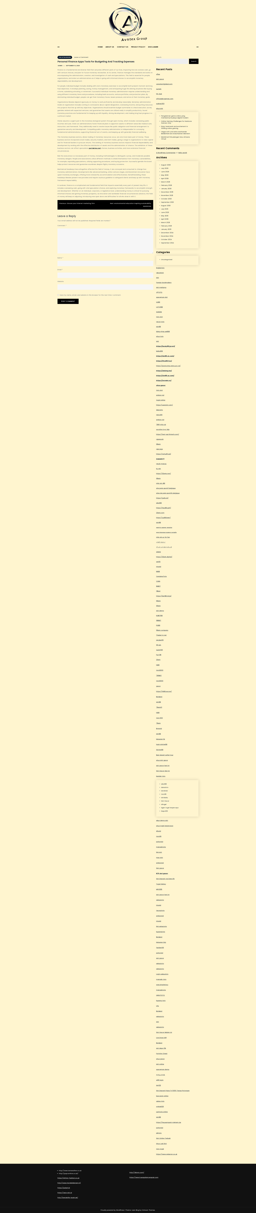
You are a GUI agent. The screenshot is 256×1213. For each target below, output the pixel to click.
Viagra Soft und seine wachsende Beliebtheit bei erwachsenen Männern (175, 133)
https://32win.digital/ (164, 557)
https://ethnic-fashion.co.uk (68, 1178)
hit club (159, 94)
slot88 (158, 327)
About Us (110, 47)
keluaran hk (160, 739)
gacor (158, 686)
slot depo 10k (161, 1048)
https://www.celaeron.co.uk (166, 1154)
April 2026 (165, 179)
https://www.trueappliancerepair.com (144, 1177)
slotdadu (164, 798)
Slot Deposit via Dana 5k (165, 879)
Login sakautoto (162, 974)
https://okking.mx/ (164, 371)
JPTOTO (159, 292)
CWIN (158, 581)
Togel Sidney (161, 884)
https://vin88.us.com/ (165, 376)
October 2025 (166, 199)
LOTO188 (159, 307)
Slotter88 (159, 750)
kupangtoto (160, 932)
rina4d (158, 567)
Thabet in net (161, 635)
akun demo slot (162, 820)
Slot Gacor (165, 801)
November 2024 (167, 236)
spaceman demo (162, 1069)
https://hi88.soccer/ (164, 691)
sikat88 (159, 503)
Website (61, 281)
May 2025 (164, 216)
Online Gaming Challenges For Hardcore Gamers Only (176, 122)
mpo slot (159, 858)
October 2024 (166, 239)
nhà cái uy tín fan (163, 537)
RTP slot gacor (162, 873)
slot (157, 278)
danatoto (164, 787)
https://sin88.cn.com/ (165, 356)
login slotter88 (161, 744)
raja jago (159, 449)
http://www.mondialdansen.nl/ (69, 1183)
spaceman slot (162, 297)
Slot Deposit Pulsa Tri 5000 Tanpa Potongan (173, 1091)
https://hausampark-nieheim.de (168, 1122)
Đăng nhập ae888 (163, 332)
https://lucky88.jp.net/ (165, 346)
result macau (161, 464)
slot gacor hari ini (162, 766)
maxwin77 (160, 459)
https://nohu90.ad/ (163, 454)
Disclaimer (153, 47)
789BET (159, 676)
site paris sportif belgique (166, 488)
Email (60, 270)
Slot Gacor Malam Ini (164, 1032)
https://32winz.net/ (163, 474)
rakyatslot (160, 273)
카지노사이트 (160, 1075)
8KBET (158, 586)
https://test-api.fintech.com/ (167, 434)
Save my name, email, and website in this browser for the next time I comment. (90, 295)
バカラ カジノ (161, 542)
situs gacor (161, 385)
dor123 (158, 1085)
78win (158, 723)
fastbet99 (160, 948)
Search (159, 57)
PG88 (158, 625)
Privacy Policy (138, 47)
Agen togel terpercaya (169, 808)
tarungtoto (160, 911)
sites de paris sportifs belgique (168, 493)
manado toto (161, 979)
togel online (160, 400)
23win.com (160, 513)
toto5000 (159, 670)
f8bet (158, 591)
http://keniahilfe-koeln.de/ (68, 1198)
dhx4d (158, 831)
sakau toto (160, 1101)
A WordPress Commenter (166, 153)
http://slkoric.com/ (137, 1173)
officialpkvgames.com (164, 99)
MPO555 (159, 889)
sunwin (158, 89)
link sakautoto (161, 926)
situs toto (160, 336)
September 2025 (167, 202)
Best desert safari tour (164, 755)
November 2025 (167, 195)
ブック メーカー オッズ (164, 547)
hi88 (158, 665)
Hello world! (182, 153)
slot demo (160, 611)
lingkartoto (160, 268)
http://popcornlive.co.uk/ (68, 1174)
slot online (160, 1064)
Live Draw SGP (161, 1038)
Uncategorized (65, 57)
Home (100, 47)
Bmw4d (159, 729)
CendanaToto (161, 576)
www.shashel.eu (162, 985)
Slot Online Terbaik (163, 1138)
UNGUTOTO (160, 995)
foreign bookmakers (164, 283)
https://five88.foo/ (164, 361)
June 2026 (165, 172)
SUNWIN (159, 312)
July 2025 (164, 209)
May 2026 (164, 175)
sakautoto (160, 900)
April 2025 (164, 219)
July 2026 (164, 168)
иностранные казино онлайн (166, 532)
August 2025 (166, 206)
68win (158, 601)
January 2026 (166, 189)
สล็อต (158, 74)
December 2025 (167, 192)
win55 (158, 562)
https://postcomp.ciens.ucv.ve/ (168, 366)
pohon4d (159, 842)
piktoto (159, 1133)
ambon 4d (160, 395)
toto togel (160, 1149)
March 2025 (165, 222)
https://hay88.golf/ (163, 508)
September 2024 (167, 243)
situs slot (159, 109)
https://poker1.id (64, 1188)
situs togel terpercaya (164, 826)
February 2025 (166, 226)
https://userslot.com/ (164, 405)
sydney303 (160, 104)
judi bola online (162, 1112)
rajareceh (160, 439)
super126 (159, 650)
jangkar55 (160, 640)
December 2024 (167, 233)
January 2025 (166, 229)
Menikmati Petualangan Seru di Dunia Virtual (175, 138)
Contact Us (122, 47)
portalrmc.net (95, 148)
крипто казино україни (164, 527)
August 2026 (166, 165)
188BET (158, 620)
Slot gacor (160, 868)
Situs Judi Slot (161, 1144)
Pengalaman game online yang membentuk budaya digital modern (174, 117)
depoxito (159, 410)
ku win (158, 469)
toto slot (159, 317)
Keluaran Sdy (161, 942)
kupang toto (161, 1001)
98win (158, 444)
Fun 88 (158, 655)
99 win (158, 645)
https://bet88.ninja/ (164, 596)
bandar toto (160, 776)
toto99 (163, 794)
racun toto (160, 322)
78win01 (159, 707)
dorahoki (164, 791)
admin (60, 65)
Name (60, 258)
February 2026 (166, 185)
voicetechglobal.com (164, 84)
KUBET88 (159, 616)
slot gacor (160, 79)
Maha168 (159, 351)
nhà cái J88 (160, 483)
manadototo (161, 847)
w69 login (159, 1080)
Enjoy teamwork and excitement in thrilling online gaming (174, 127)
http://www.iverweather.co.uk (70, 1171)
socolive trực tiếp (163, 429)
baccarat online (162, 1096)
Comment (62, 226)
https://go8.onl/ (162, 498)
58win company (162, 630)
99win (158, 606)
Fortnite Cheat (161, 1054)
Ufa (157, 1006)
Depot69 (164, 811)
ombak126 (160, 1107)
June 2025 (165, 212)
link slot (159, 852)
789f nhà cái (161, 425)
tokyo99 (159, 415)
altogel (163, 804)
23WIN (158, 552)
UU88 (158, 302)
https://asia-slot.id (65, 1193)
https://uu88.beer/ (163, 518)
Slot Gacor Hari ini (163, 771)
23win (158, 660)
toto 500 (159, 718)
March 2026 (165, 182)
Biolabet (159, 697)
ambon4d (160, 863)
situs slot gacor (162, 760)
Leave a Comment (81, 57)
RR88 (158, 572)
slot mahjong (161, 287)
